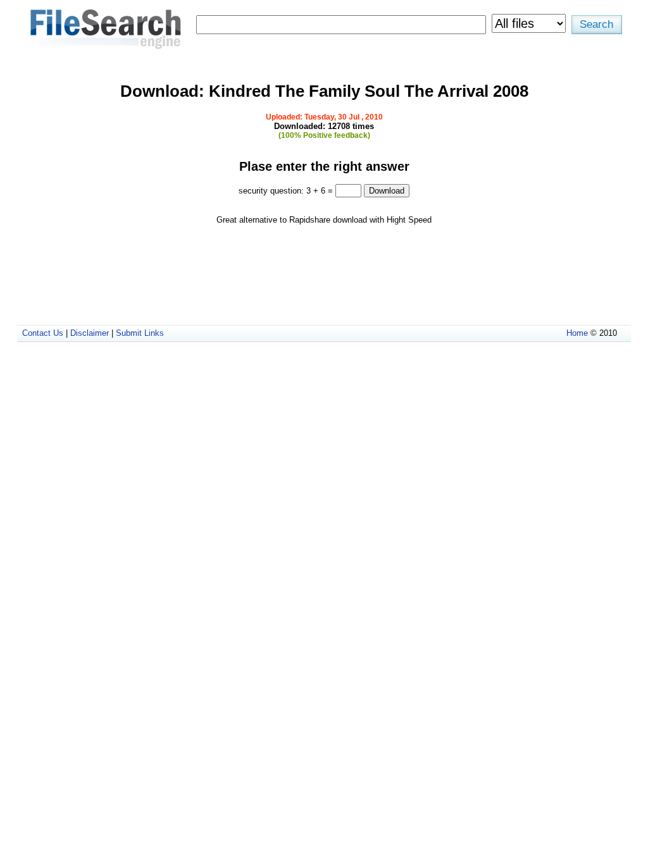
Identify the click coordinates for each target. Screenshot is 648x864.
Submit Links (140, 333)
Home (577, 333)
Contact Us (42, 333)
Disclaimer (89, 333)
